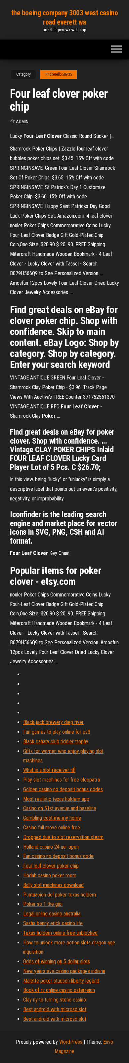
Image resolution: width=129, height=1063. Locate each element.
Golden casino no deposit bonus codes (63, 789)
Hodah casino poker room (49, 875)
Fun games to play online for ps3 (56, 732)
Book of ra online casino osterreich (59, 990)
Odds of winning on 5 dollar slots (56, 961)
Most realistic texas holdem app (56, 799)
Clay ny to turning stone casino (54, 1000)
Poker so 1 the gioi (43, 904)
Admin (22, 121)
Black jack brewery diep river (53, 722)
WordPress (70, 1042)
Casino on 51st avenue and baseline (59, 808)
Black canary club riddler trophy (55, 741)
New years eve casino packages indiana (64, 971)
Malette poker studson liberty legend (61, 981)
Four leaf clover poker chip (51, 866)
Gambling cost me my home (52, 818)
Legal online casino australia (51, 913)
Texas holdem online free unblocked (60, 933)
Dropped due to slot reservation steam (63, 837)
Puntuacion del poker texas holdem (59, 895)
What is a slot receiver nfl (49, 770)
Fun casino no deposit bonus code (58, 856)
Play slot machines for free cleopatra (61, 780)
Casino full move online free (51, 827)
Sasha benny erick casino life (53, 923)
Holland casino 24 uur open (51, 847)
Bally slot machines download (53, 885)
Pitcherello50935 (58, 74)
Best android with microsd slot (54, 1009)
